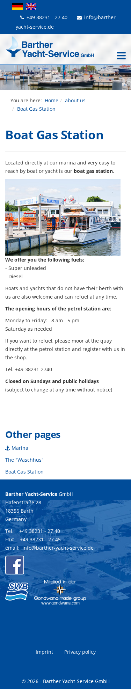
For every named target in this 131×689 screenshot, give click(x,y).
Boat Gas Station (24, 471)
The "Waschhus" (24, 459)
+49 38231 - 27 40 (47, 17)
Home (51, 100)
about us (75, 100)
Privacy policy (80, 651)
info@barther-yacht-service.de (58, 547)
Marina (19, 448)
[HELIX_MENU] (119, 56)
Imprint (44, 651)
